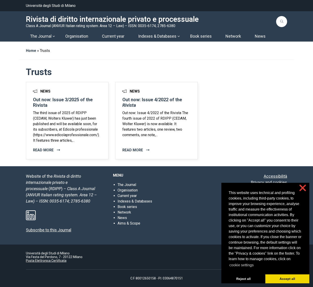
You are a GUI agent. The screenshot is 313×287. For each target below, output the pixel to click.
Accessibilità (275, 176)
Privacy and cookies (269, 182)
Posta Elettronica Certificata (46, 260)
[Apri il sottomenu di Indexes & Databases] (178, 36)
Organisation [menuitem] (76, 36)
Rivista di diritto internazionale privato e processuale (112, 19)
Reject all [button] (243, 279)
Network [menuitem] (233, 36)
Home (31, 50)
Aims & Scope (129, 223)
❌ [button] (302, 188)
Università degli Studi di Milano (51, 5)
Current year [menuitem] (113, 36)
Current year (127, 196)
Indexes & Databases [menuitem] (157, 36)
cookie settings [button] (241, 265)
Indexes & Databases (135, 201)
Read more (44, 150)
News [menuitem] (260, 36)
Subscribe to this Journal (48, 230)
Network (124, 212)
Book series (127, 207)
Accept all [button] (287, 279)
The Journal (127, 185)
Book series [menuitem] (201, 36)
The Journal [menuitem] (41, 36)
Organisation (128, 190)
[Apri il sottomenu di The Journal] (54, 36)
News (122, 218)
